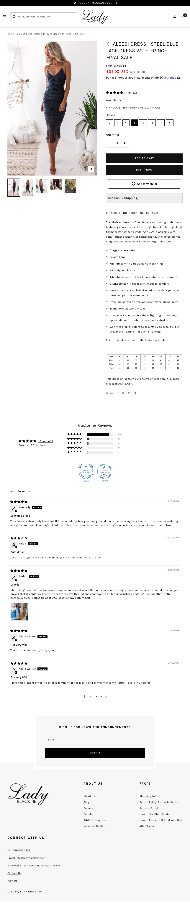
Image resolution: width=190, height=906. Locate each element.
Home (10, 34)
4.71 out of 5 (45, 441)
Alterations (146, 826)
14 (161, 121)
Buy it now (144, 169)
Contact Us (14, 873)
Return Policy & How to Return (159, 802)
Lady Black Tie (116, 65)
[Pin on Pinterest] (123, 393)
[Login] (174, 16)
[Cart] (182, 16)
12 (152, 121)
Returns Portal (148, 808)
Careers (88, 808)
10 (143, 121)
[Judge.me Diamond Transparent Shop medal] (104, 471)
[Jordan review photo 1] (19, 612)
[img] (18, 501)
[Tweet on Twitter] (128, 393)
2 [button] (90, 696)
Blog (86, 802)
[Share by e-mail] (135, 393)
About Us (89, 796)
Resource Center (94, 826)
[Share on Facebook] (118, 393)
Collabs (88, 814)
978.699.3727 (21, 850)
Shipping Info (148, 796)
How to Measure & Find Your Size (161, 820)
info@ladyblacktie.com (30, 858)
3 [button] (96, 696)
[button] (115, 92)
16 (169, 121)
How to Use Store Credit (154, 814)
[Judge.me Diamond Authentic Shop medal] (85, 471)
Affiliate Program (94, 820)
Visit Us (12, 880)
